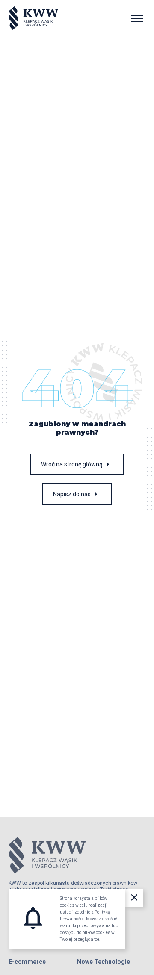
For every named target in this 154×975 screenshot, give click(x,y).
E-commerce (27, 961)
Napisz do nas (77, 494)
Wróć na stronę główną (77, 464)
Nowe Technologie (103, 961)
